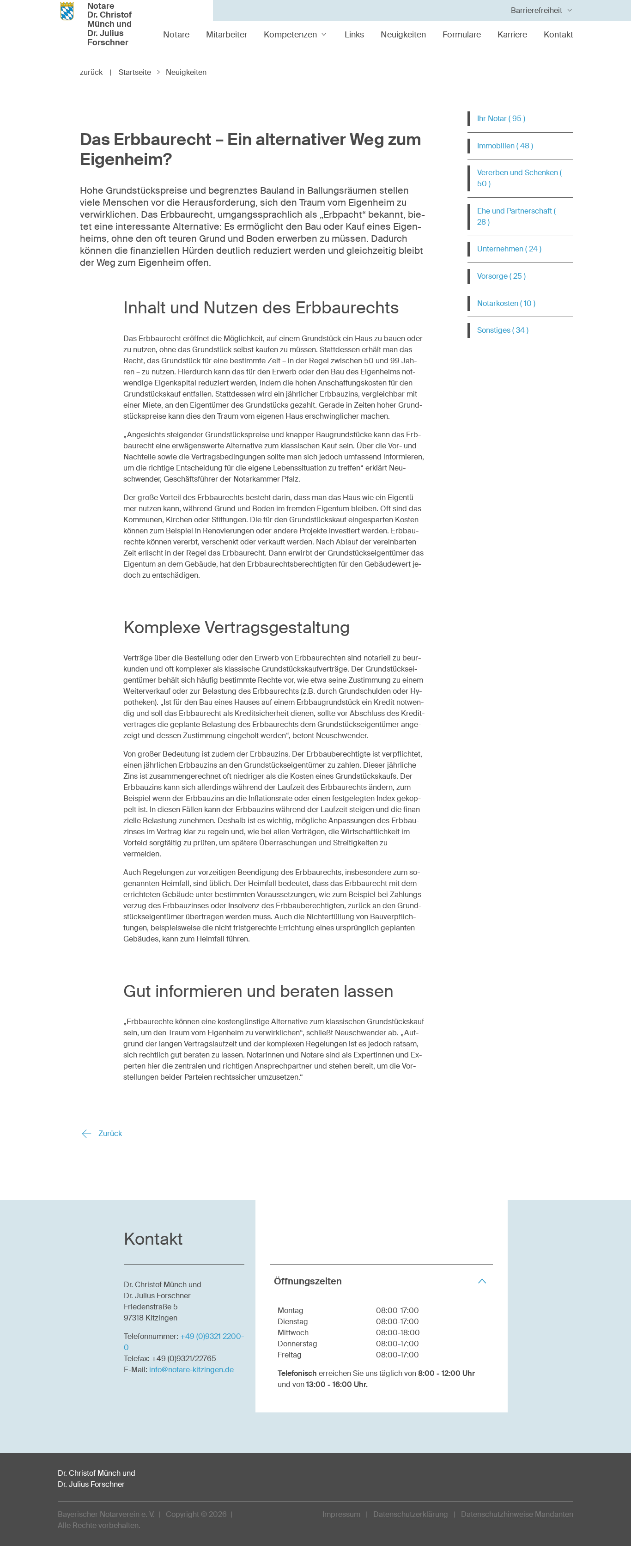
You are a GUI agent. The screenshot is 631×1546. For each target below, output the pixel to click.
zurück (95, 72)
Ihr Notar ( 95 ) (501, 118)
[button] (381, 1281)
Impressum (341, 1514)
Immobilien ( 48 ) (505, 146)
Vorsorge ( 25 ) (501, 276)
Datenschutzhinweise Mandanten (517, 1514)
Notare (176, 34)
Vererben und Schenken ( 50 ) (519, 178)
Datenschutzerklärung (410, 1514)
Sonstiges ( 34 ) (502, 330)
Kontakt (558, 34)
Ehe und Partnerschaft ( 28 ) (516, 216)
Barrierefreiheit (536, 10)
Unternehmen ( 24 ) (509, 249)
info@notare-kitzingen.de (191, 1370)
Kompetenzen (290, 34)
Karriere (512, 34)
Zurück (109, 1133)
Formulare (462, 34)
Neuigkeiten (403, 34)
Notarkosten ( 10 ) (506, 303)
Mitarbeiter (226, 34)
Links (354, 34)
